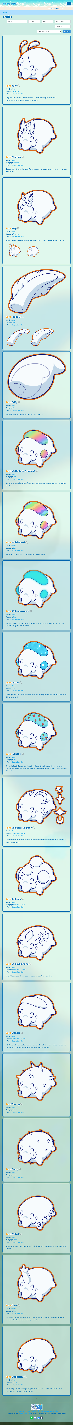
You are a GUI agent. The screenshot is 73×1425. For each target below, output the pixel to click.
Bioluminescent (20, 611)
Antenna (16, 91)
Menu (4, 12)
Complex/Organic (22, 827)
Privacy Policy (46, 1411)
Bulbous (16, 899)
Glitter (15, 682)
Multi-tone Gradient (23, 471)
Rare (8, 85)
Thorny (15, 1104)
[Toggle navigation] (68, 4)
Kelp (14, 228)
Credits (55, 1411)
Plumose (16, 157)
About (25, 1411)
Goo (14, 477)
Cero (14, 1305)
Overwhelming (20, 963)
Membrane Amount (19, 969)
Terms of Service (34, 1411)
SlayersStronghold (18, 94)
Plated (15, 1234)
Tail (14, 322)
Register (56, 8)
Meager (16, 1032)
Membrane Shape (19, 833)
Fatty (14, 402)
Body (15, 1110)
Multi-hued (18, 542)
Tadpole (16, 316)
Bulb (14, 85)
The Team (18, 1411)
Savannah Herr (25, 1413)
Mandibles (18, 1376)
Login (50, 8)
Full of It (16, 753)
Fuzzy (15, 1169)
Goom (14, 89)
